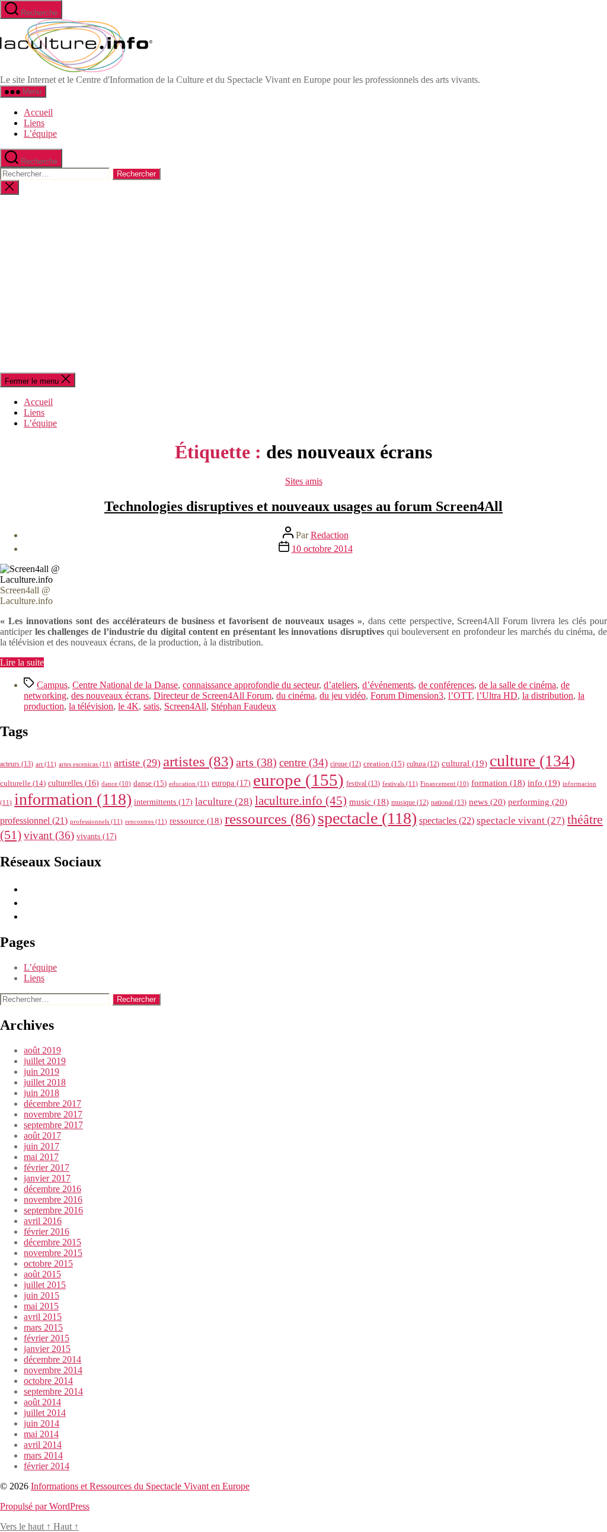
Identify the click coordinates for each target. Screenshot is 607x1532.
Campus (52, 685)
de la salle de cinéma (517, 685)
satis (151, 706)
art (46, 763)
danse (150, 783)
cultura (423, 764)
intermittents (163, 802)
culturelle (23, 783)
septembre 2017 (53, 1125)
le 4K (128, 706)
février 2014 (46, 1466)
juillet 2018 (45, 1082)
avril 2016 (43, 1221)
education (189, 783)
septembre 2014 (53, 1391)
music (369, 802)
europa (231, 783)
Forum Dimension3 (406, 695)
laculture (224, 801)
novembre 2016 (53, 1199)
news (487, 801)
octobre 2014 (48, 1381)
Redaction (330, 535)
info (544, 783)
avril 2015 (43, 1317)
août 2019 (42, 1050)
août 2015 (42, 1274)
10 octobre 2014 (322, 549)
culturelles (73, 783)
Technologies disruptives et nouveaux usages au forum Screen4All (303, 506)
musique (410, 802)
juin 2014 (41, 1423)
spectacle (367, 818)
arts (256, 762)
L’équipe (40, 134)
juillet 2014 (45, 1413)
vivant (49, 835)
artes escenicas (85, 763)
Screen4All (185, 706)
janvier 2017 (47, 1178)
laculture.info (301, 800)
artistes (198, 761)
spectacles (446, 820)
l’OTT (460, 695)
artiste (137, 763)
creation (383, 763)
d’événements (388, 685)
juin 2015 (41, 1295)
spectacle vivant (521, 820)
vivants (96, 836)
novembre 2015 (53, 1253)
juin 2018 (41, 1093)
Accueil (38, 112)
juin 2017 (41, 1146)
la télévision (91, 706)
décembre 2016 (52, 1189)
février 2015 (46, 1338)
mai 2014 (41, 1434)
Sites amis (303, 481)
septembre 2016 (53, 1210)
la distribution (547, 695)
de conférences (446, 685)
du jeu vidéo (343, 695)
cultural (464, 763)
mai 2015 (41, 1306)
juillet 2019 (45, 1061)
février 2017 (46, 1167)
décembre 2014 (52, 1359)
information (73, 799)
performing (537, 801)
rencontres (146, 821)
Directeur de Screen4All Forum (212, 695)
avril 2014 (43, 1445)
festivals (400, 783)
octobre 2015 (48, 1263)
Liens (34, 123)
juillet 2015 (45, 1285)
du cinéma (295, 695)
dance (116, 784)
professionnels (96, 821)
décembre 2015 (52, 1242)
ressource (196, 821)
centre (303, 762)
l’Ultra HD (497, 695)
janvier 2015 (47, 1349)
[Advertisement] (303, 284)
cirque (345, 764)
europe (298, 779)
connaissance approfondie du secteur (251, 685)
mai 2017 (41, 1157)
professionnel (34, 820)
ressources (270, 818)
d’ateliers (340, 685)
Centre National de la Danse (125, 685)
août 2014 (42, 1402)
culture (532, 760)
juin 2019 (41, 1072)
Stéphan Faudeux (243, 706)
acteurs (16, 764)
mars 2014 (43, 1455)
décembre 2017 (52, 1104)
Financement (444, 784)
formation (498, 783)
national (449, 802)
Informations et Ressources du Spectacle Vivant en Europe (140, 1486)
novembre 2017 (53, 1114)
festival (363, 783)
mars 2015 (43, 1327)
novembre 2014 (53, 1370)
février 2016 (46, 1231)
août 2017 (42, 1135)
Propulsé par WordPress (45, 1506)
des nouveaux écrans (110, 695)
